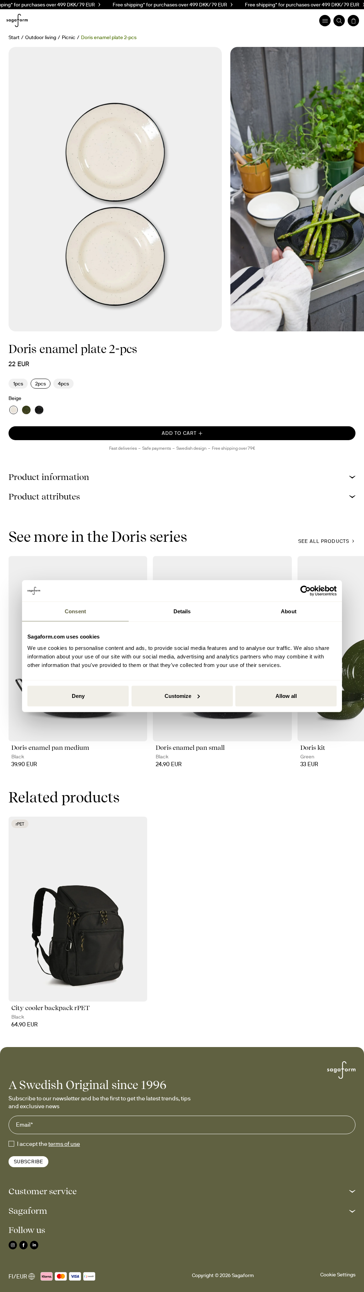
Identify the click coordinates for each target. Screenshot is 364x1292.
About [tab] (288, 611)
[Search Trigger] (339, 20)
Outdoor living (40, 37)
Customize (178, 696)
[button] (182, 477)
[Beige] (13, 410)
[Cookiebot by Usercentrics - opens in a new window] (305, 591)
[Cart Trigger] (353, 20)
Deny (78, 696)
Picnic (68, 37)
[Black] (39, 410)
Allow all (286, 696)
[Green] (26, 410)
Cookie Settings (337, 1274)
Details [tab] (182, 611)
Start (14, 37)
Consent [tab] (75, 611)
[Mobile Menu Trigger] (325, 20)
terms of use (64, 1144)
